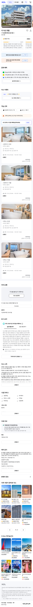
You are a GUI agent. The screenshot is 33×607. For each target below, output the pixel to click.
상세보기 (4, 157)
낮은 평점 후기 (22, 326)
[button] (17, 2)
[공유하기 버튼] (30, 30)
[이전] (9, 530)
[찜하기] (27, 30)
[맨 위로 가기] (30, 598)
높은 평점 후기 (10, 326)
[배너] (16, 55)
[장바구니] (30, 2)
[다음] (23, 530)
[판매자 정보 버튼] (30, 476)
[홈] (4, 2)
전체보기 (28, 38)
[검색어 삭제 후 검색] (22, 2)
